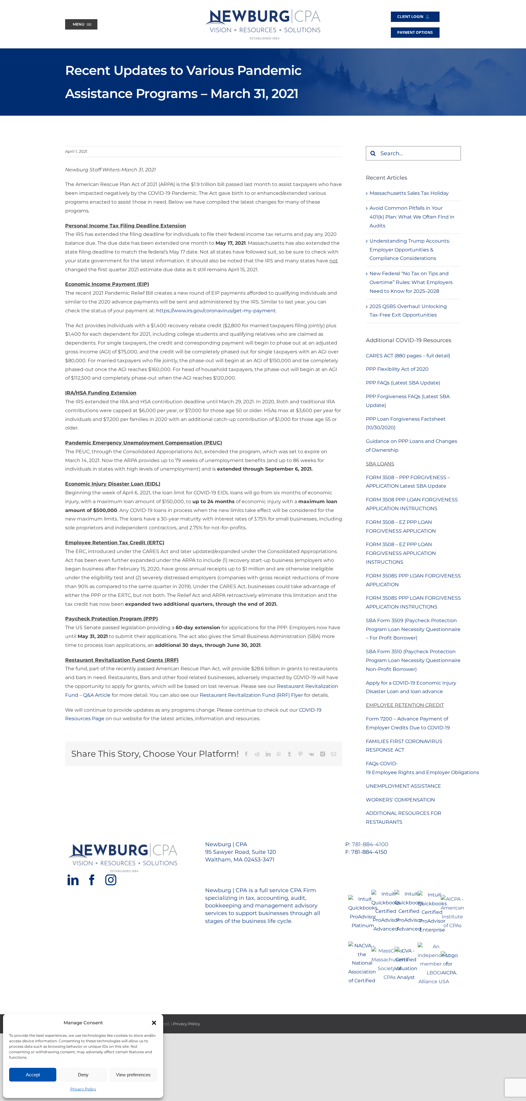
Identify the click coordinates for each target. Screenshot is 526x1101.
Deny (83, 1074)
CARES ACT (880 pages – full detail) (408, 356)
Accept (33, 1074)
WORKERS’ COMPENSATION (400, 800)
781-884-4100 (370, 844)
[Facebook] (91, 880)
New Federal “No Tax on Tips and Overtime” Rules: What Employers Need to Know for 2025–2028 (411, 282)
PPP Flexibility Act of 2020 (397, 369)
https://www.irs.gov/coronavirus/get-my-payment (216, 311)
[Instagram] (110, 880)
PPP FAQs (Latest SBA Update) (403, 383)
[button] (154, 1023)
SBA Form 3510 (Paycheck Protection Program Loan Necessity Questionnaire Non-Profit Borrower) (413, 660)
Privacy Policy (83, 1089)
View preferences (133, 1074)
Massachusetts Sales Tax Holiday (409, 193)
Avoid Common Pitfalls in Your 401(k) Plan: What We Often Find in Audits (412, 217)
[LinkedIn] (73, 880)
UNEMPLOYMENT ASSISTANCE (403, 786)
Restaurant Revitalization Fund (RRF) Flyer (251, 695)
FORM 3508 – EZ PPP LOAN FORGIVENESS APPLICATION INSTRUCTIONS (401, 553)
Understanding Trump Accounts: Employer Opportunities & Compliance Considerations (410, 249)
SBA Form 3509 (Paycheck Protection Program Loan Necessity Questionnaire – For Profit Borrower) (413, 629)
